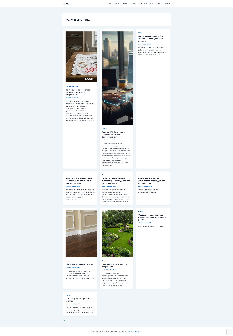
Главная (117, 4)
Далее (67, 320)
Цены (134, 4)
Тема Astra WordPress (134, 331)
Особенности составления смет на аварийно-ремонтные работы (152, 217)
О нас (158, 4)
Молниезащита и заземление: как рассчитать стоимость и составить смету (79, 180)
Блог (109, 4)
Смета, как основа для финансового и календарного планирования (151, 180)
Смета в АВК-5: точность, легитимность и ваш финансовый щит (113, 134)
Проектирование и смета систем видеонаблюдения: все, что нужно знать (116, 180)
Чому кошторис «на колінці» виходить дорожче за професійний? (78, 92)
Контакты (166, 4)
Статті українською (72, 86)
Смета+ (66, 3)
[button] (128, 3)
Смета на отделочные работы (79, 264)
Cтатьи (104, 128)
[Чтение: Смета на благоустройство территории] (125, 256)
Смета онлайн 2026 (146, 4)
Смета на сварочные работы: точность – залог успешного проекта (151, 38)
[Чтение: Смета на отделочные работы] (89, 256)
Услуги (124, 4)
